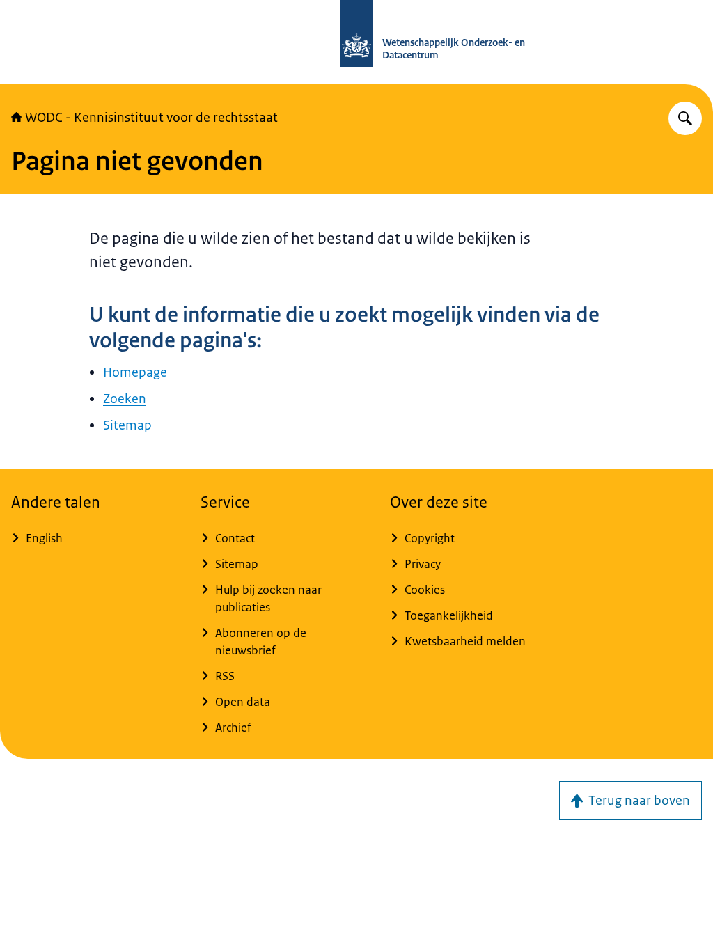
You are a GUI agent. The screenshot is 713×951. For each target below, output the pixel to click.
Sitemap (127, 425)
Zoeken (124, 399)
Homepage (135, 372)
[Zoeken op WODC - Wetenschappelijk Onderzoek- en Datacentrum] (685, 118)
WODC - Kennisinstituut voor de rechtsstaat (151, 117)
